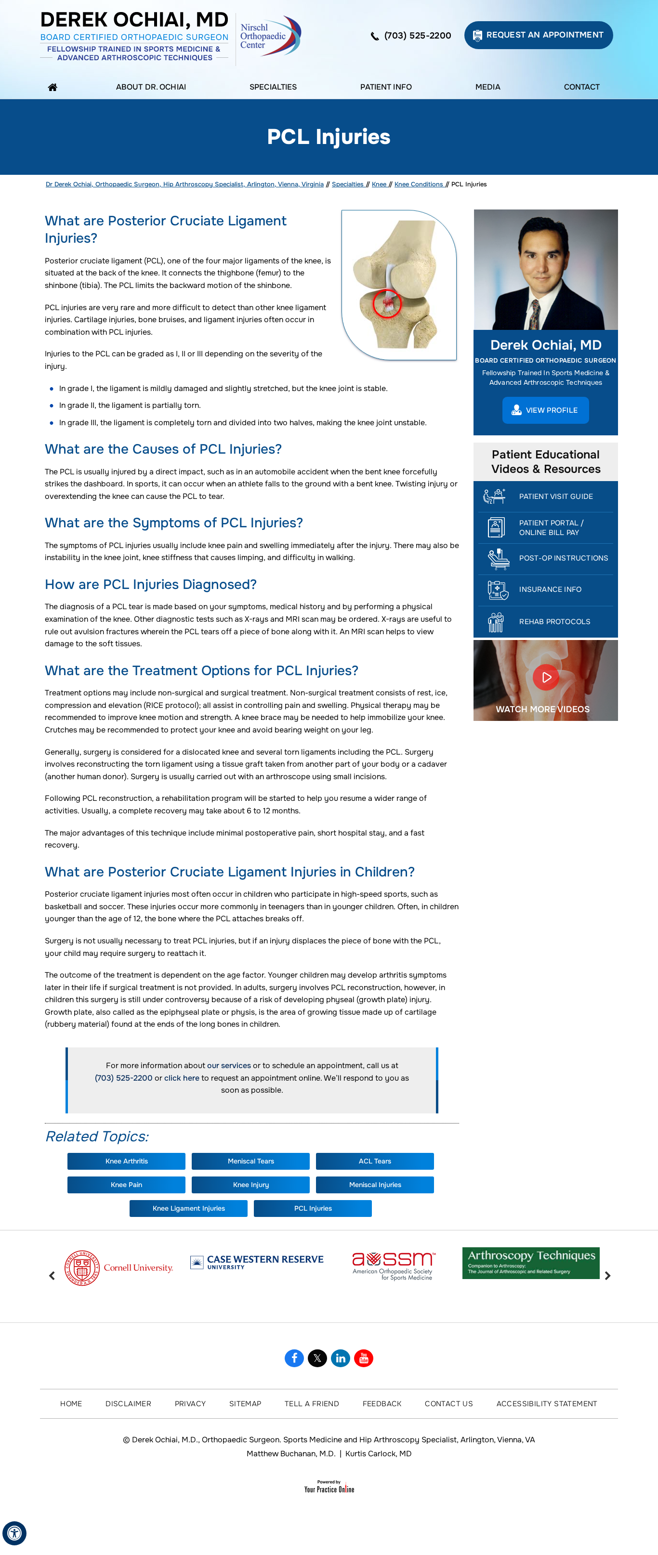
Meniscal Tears (251, 1161)
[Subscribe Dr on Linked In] (340, 1358)
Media (487, 87)
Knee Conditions (420, 184)
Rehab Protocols (555, 622)
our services (229, 1065)
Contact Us (449, 1404)
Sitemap (245, 1404)
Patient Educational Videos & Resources (546, 461)
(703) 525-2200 (418, 36)
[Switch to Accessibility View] (14, 1533)
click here (181, 1078)
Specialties (273, 87)
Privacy (190, 1404)
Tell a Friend (312, 1404)
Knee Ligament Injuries (189, 1208)
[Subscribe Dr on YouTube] (363, 1358)
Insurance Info (550, 589)
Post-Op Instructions (563, 558)
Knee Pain (126, 1184)
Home (55, 87)
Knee (380, 184)
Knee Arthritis (126, 1161)
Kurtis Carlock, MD (378, 1454)
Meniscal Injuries (375, 1184)
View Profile (552, 410)
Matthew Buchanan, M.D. (291, 1454)
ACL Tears (375, 1161)
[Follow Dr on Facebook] (294, 1358)
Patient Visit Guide (556, 496)
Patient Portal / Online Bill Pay (551, 527)
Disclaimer (128, 1404)
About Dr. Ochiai (151, 87)
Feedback (382, 1404)
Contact (582, 87)
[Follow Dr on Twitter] (317, 1358)
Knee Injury (251, 1184)
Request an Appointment (545, 35)
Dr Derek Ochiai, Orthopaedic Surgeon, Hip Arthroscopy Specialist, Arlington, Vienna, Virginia (185, 184)
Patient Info (386, 87)
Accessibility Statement (547, 1404)
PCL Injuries (313, 1208)
